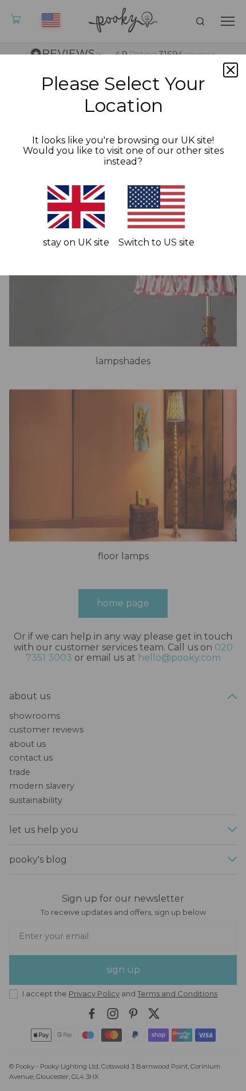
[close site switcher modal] (230, 70)
